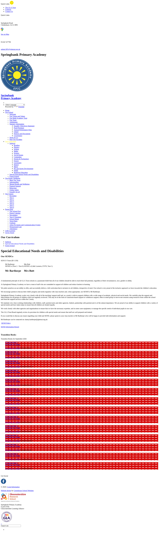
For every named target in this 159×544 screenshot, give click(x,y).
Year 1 (12, 198)
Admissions (14, 122)
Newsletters (14, 215)
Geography (18, 163)
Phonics (16, 147)
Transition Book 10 (11, 352)
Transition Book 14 (11, 389)
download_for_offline (12, 344)
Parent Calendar (15, 213)
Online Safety (14, 190)
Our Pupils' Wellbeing (12, 178)
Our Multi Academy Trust (18, 118)
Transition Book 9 (11, 463)
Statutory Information (17, 124)
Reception (13, 196)
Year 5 (12, 205)
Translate (21, 107)
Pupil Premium (19, 128)
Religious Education (21, 172)
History (16, 165)
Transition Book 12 (11, 370)
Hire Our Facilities (16, 139)
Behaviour (13, 188)
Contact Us (9, 11)
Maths (16, 151)
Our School (9, 112)
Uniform (8, 9)
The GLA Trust (10, 8)
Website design (6, 491)
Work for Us (14, 138)
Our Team (13, 120)
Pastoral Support (15, 186)
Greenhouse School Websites (24, 491)
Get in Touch (9, 233)
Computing (18, 157)
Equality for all (15, 192)
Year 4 (12, 203)
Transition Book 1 (11, 342)
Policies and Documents (22, 134)
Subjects (12, 143)
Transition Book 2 (11, 398)
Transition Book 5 (11, 426)
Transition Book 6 (11, 435)
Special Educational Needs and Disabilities (24, 174)
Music (16, 167)
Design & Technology (21, 159)
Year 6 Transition (15, 217)
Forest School (14, 176)
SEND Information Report (10, 327)
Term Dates (13, 221)
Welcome (13, 114)
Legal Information (13, 487)
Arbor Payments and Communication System (25, 225)
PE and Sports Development (23, 169)
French (16, 161)
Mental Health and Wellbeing (20, 184)
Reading (17, 145)
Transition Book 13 (11, 379)
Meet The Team (15, 180)
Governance (18, 136)
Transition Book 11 (11, 361)
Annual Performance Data (23, 130)
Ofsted (16, 132)
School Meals (14, 219)
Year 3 (12, 202)
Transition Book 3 (11, 407)
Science (16, 153)
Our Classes (9, 194)
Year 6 (12, 207)
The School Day (15, 211)
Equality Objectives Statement (24, 126)
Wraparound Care (16, 227)
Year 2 (12, 200)
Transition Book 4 (11, 417)
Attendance (13, 229)
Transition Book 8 (11, 454)
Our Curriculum (10, 141)
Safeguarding (14, 182)
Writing (16, 149)
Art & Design (18, 155)
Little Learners (10, 231)
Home (7, 110)
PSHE (16, 170)
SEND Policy (6, 323)
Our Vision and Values (17, 116)
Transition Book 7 (11, 444)
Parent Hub (9, 209)
